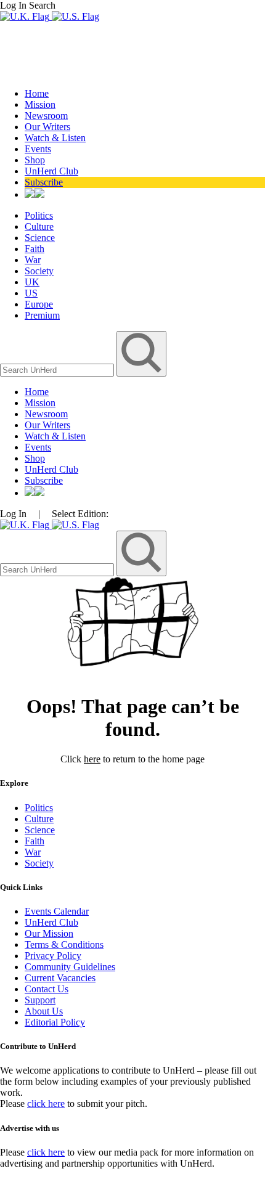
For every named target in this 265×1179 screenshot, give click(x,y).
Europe (39, 304)
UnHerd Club (51, 171)
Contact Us (46, 989)
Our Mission (49, 933)
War (33, 260)
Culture (39, 226)
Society (39, 271)
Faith (34, 248)
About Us (44, 1011)
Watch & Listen (55, 138)
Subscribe (44, 182)
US (31, 293)
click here (46, 1103)
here (92, 759)
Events (38, 149)
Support (40, 1000)
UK (32, 282)
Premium (42, 315)
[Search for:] (58, 369)
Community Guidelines (70, 966)
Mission (40, 104)
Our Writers (47, 126)
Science (40, 237)
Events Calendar (57, 911)
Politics (39, 215)
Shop (35, 160)
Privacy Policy (53, 955)
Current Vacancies (60, 978)
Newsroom (46, 115)
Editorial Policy (55, 1022)
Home (37, 93)
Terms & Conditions (64, 944)
